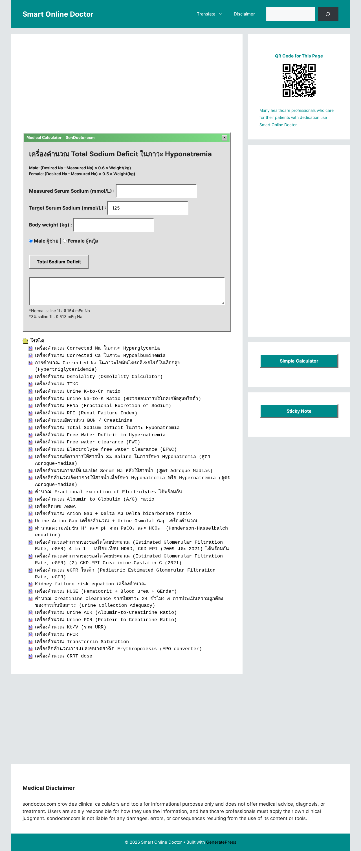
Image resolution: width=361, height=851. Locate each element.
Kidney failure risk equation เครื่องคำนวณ (90, 584)
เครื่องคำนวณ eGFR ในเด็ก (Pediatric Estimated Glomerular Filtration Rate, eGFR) (125, 574)
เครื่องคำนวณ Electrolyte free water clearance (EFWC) (106, 449)
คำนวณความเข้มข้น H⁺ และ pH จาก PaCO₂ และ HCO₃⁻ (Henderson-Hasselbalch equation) (131, 532)
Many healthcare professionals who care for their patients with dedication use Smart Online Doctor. (296, 117)
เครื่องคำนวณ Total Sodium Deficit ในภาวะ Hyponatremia (107, 427)
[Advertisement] (127, 86)
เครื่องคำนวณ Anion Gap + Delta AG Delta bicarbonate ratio (113, 513)
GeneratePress (221, 842)
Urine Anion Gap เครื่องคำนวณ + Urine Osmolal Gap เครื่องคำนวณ (116, 521)
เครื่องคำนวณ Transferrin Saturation (82, 642)
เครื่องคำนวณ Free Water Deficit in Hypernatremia (100, 435)
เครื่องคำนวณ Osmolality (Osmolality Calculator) (99, 376)
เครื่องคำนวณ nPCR (56, 634)
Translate (206, 14)
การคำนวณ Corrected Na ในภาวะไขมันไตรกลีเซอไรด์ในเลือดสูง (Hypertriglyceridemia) (107, 366)
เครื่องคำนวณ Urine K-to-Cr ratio (77, 391)
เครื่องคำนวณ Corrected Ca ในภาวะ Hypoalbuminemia (100, 355)
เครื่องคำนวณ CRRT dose (63, 656)
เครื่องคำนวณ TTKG (56, 384)
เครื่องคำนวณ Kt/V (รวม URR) (70, 627)
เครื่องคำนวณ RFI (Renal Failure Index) (86, 413)
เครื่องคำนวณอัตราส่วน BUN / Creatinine (83, 420)
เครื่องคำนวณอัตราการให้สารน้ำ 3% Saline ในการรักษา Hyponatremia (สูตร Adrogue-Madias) (122, 460)
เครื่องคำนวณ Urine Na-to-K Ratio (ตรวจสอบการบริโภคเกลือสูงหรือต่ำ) (118, 398)
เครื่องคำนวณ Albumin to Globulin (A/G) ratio (94, 499)
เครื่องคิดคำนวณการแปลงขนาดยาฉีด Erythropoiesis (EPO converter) (118, 649)
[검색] (328, 14)
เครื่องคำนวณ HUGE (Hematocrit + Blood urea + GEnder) (106, 591)
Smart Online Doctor (58, 14)
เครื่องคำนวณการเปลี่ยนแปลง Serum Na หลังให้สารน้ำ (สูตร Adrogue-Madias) (124, 471)
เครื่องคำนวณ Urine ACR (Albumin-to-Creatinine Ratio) (106, 612)
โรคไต (37, 341)
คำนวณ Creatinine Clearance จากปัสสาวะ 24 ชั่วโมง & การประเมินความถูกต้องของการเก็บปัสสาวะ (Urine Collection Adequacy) (129, 602)
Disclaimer (244, 14)
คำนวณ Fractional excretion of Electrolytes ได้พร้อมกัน (108, 492)
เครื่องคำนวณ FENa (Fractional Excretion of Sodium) (103, 405)
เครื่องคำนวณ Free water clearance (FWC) (87, 442)
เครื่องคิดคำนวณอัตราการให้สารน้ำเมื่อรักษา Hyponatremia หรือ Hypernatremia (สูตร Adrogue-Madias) (132, 481)
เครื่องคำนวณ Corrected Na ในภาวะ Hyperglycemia (97, 348)
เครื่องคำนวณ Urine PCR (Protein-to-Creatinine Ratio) (106, 620)
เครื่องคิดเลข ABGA (55, 506)
